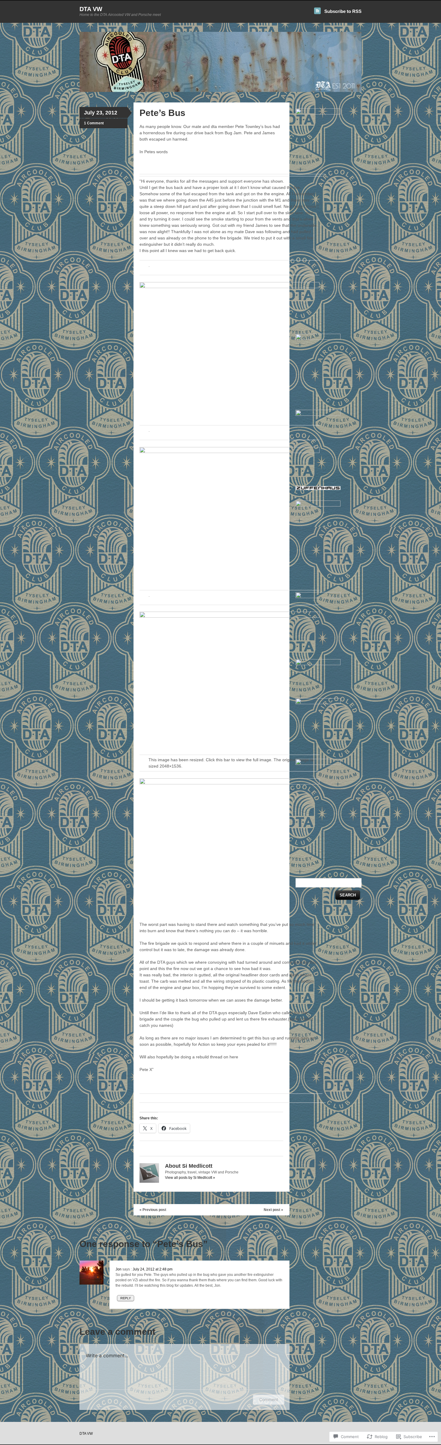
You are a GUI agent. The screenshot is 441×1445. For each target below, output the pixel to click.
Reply (125, 1298)
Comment (268, 1399)
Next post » (273, 1210)
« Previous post (153, 1210)
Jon (119, 1269)
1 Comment (94, 123)
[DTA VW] (221, 91)
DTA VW (91, 9)
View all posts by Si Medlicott (190, 1178)
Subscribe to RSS (343, 11)
